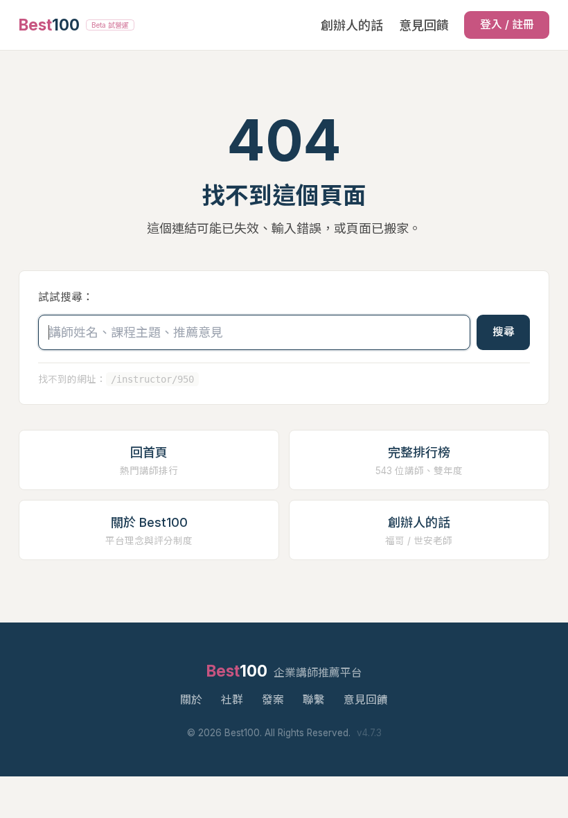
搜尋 (503, 331)
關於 (191, 699)
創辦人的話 (352, 25)
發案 (273, 699)
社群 (232, 699)
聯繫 (314, 699)
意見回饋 (424, 25)
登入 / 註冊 (507, 24)
